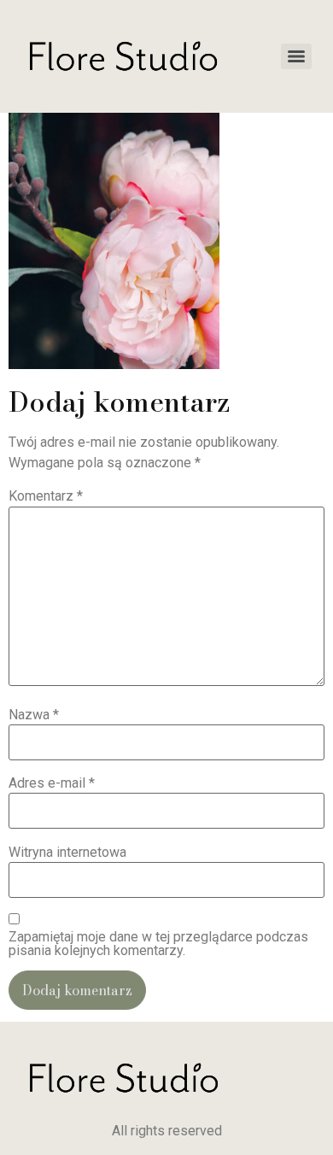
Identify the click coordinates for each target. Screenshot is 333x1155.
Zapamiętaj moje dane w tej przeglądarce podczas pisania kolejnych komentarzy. (158, 944)
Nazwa (34, 715)
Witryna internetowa (67, 852)
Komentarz (46, 496)
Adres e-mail (52, 783)
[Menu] (296, 56)
